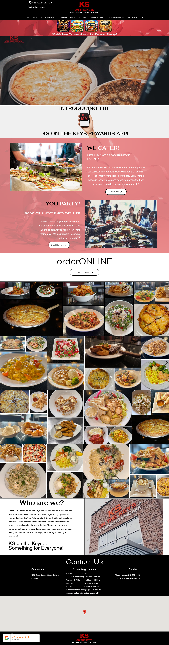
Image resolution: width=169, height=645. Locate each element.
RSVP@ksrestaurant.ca (130, 578)
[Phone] (29, 6)
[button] (48, 17)
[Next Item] (166, 308)
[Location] (29, 2)
